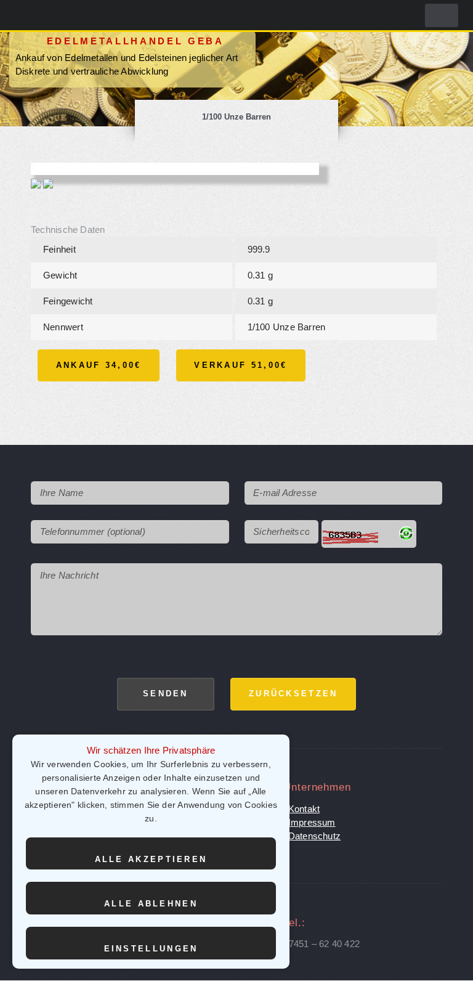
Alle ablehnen (151, 903)
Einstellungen (151, 948)
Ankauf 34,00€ (99, 365)
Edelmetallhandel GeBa (135, 41)
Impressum (312, 823)
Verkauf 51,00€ (240, 365)
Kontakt (304, 809)
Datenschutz (314, 836)
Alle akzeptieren (151, 859)
